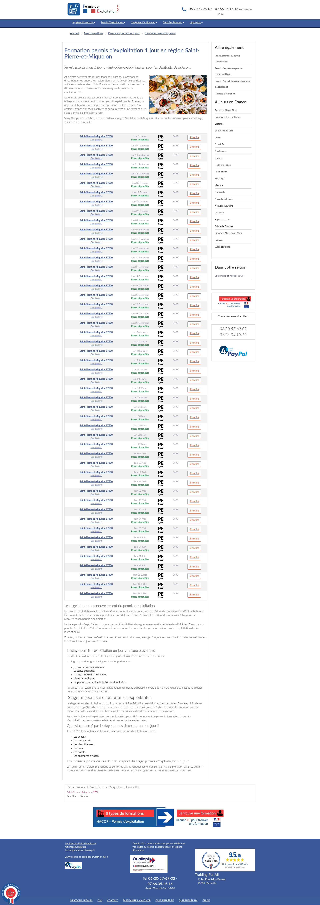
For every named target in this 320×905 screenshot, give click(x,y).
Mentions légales (81, 901)
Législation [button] (195, 22)
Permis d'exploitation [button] (112, 22)
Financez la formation (225, 94)
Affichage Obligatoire (75, 847)
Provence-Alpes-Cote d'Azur (228, 233)
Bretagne (219, 124)
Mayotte (219, 185)
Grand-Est (220, 144)
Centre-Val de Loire (224, 131)
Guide (206, 901)
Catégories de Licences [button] (143, 22)
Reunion (218, 240)
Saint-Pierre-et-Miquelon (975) (229, 276)
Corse (217, 138)
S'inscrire (194, 137)
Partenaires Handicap (136, 901)
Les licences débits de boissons (80, 844)
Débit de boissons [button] (172, 22)
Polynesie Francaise (224, 226)
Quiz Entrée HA (188, 901)
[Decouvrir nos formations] (233, 301)
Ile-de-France (221, 172)
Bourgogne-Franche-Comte (228, 117)
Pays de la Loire (222, 220)
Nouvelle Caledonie (224, 199)
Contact (112, 901)
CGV (100, 901)
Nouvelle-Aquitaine (224, 206)
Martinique (220, 179)
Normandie (220, 192)
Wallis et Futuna (222, 247)
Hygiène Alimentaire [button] (83, 22)
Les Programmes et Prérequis (79, 850)
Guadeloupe (220, 151)
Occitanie (219, 213)
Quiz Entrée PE (165, 901)
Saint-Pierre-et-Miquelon (77, 796)
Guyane (218, 158)
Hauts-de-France (223, 165)
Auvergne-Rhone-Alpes (226, 110)
